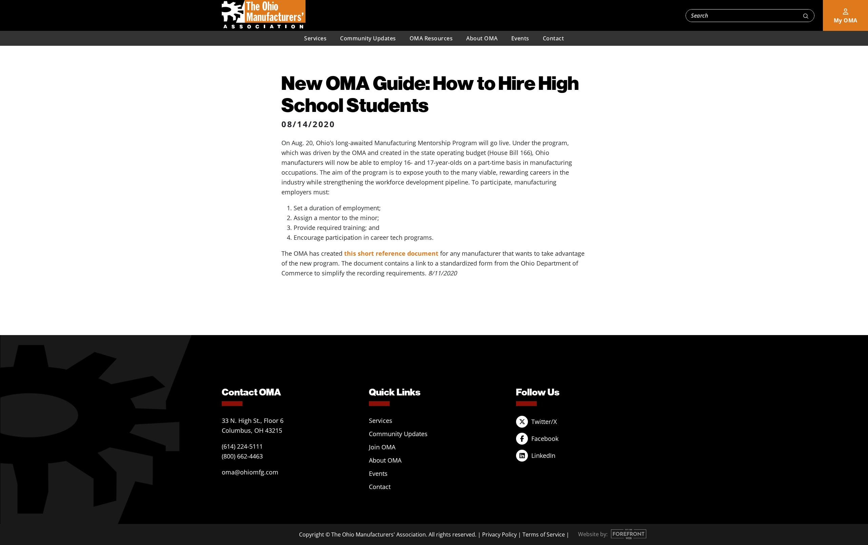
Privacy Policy (499, 534)
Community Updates (368, 38)
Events (520, 38)
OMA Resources (431, 38)
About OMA (482, 38)
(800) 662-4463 (242, 456)
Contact (553, 38)
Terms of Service (543, 534)
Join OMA (382, 447)
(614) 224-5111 (242, 446)
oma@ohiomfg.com (250, 472)
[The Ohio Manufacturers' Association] (263, 15)
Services (315, 38)
